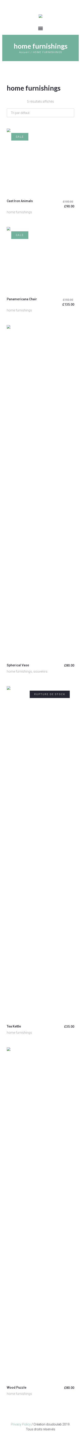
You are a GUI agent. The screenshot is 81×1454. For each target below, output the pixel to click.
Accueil (24, 52)
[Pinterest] (48, 1439)
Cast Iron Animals (20, 201)
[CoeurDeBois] (40, 16)
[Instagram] (34, 1439)
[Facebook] (41, 1439)
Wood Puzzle (16, 1387)
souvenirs (40, 671)
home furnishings (19, 212)
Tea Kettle (14, 1026)
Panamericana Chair (22, 299)
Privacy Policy (21, 1424)
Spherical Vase (18, 665)
